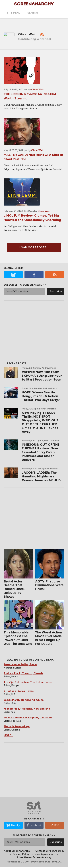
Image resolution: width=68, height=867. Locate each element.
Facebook (35, 825)
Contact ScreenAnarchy (49, 850)
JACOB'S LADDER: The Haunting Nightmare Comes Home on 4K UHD (41, 476)
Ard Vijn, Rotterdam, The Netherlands (27, 682)
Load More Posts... (34, 247)
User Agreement (45, 854)
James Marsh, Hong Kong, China (24, 699)
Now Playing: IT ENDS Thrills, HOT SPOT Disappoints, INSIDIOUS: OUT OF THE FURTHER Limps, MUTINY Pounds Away (40, 422)
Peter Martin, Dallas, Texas (20, 664)
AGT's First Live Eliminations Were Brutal (49, 585)
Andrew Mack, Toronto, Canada (23, 673)
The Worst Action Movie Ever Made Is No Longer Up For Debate (48, 638)
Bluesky (15, 825)
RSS (56, 825)
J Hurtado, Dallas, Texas (19, 691)
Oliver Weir (37, 89)
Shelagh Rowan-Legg (17, 726)
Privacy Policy (21, 854)
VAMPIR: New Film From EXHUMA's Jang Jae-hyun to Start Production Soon (42, 375)
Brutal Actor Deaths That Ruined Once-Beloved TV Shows (14, 589)
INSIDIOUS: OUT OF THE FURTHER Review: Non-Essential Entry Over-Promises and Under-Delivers (40, 452)
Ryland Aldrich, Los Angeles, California (28, 717)
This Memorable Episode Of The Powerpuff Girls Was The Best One (18, 638)
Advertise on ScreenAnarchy (34, 857)
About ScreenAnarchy (17, 850)
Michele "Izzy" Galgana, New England (27, 708)
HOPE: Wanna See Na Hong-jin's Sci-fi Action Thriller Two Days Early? (41, 396)
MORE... (8, 735)
